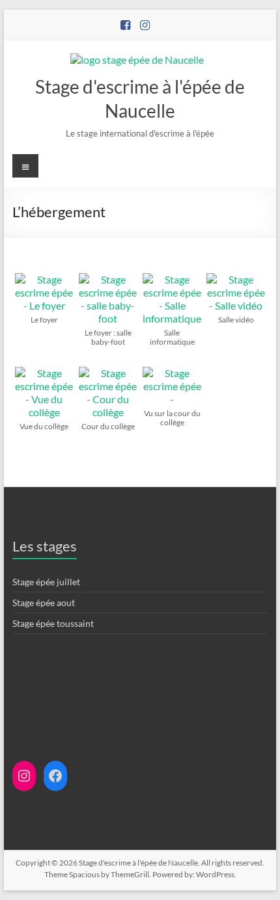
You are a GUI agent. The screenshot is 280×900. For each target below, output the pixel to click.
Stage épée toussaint (53, 623)
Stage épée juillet (46, 581)
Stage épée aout (43, 602)
